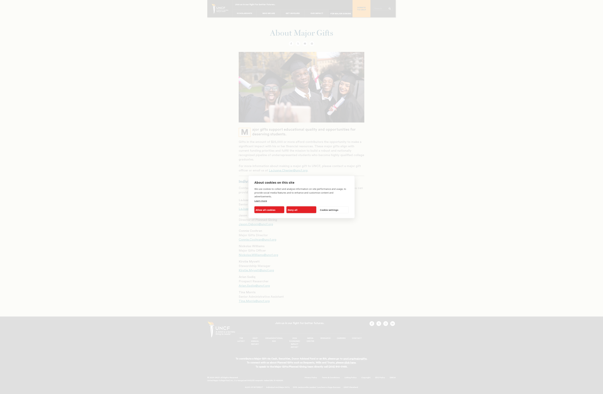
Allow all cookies (265, 209)
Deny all (292, 209)
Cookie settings (329, 209)
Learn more (260, 200)
